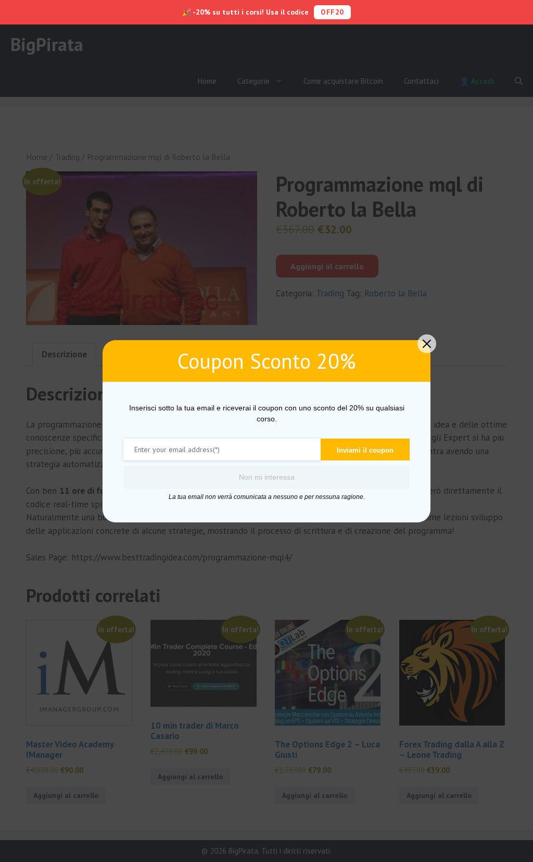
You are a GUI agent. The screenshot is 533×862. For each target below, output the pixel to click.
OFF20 (332, 12)
